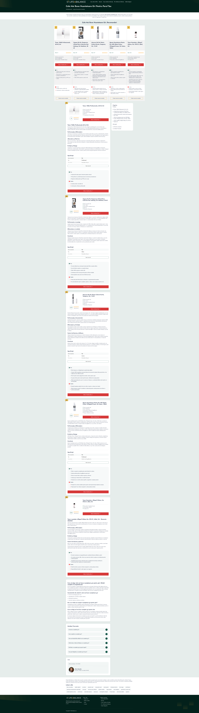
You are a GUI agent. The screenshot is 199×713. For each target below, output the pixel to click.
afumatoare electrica (114, 687)
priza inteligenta (116, 689)
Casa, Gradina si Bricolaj (105, 702)
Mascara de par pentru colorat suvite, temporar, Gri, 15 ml (123, 115)
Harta (85, 702)
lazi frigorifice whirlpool (104, 691)
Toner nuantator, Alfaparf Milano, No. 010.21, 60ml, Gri (122, 121)
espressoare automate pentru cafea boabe (73, 689)
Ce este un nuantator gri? (74, 629)
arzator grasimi (106, 687)
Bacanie (100, 1)
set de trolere (80, 691)
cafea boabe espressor (88, 691)
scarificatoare (128, 687)
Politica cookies (87, 700)
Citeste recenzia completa (63, 98)
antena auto (96, 691)
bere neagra (121, 687)
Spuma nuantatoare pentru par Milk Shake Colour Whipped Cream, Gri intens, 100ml (122, 118)
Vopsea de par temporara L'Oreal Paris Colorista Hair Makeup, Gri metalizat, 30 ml (122, 112)
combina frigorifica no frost (71, 691)
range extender (109, 689)
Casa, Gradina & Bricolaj (108, 1)
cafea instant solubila (120, 691)
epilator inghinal (77, 687)
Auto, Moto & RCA (94, 1)
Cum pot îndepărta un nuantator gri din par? (78, 652)
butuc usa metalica (70, 687)
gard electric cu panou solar (125, 689)
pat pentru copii (90, 687)
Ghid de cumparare (117, 126)
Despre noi (86, 698)
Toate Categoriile (104, 705)
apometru (127, 691)
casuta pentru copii (98, 687)
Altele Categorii (128, 1)
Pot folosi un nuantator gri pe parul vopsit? (77, 647)
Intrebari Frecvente (117, 128)
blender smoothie (101, 689)
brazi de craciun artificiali (92, 689)
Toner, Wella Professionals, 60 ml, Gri (121, 109)
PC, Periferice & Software (119, 1)
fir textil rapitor (112, 691)
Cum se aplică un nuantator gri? (75, 634)
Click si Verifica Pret (62, 64)
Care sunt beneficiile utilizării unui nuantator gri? (79, 638)
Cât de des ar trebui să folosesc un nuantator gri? (79, 643)
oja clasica (84, 687)
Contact (85, 704)
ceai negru (84, 689)
